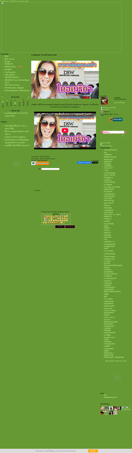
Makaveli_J (109, 353)
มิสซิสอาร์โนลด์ (110, 157)
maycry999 (108, 349)
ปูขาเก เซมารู (109, 317)
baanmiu (107, 237)
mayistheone (109, 194)
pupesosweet (109, 332)
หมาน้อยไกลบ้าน (110, 150)
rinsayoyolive (109, 344)
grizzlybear (108, 303)
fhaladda (107, 342)
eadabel (107, 285)
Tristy (106, 339)
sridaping (108, 276)
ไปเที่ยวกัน (9, 64)
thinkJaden (108, 324)
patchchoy (108, 212)
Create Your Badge (106, 146)
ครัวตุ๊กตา (8, 69)
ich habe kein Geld (112, 187)
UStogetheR (109, 246)
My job (7, 61)
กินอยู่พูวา (108, 177)
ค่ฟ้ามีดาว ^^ (109, 242)
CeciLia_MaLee (110, 274)
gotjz (106, 226)
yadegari (107, 154)
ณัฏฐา (106, 294)
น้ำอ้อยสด (108, 208)
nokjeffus (108, 166)
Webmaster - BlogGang (114, 357)
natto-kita (108, 283)
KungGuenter (109, 244)
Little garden (10, 75)
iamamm (107, 281)
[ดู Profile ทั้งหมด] (119, 102)
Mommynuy (109, 200)
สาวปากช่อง (109, 251)
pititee (106, 351)
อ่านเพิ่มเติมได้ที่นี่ (81, 451)
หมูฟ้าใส (107, 233)
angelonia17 (109, 326)
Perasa (107, 205)
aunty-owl (108, 308)
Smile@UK (108, 210)
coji (105, 239)
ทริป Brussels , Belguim (14, 88)
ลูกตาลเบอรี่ (108, 203)
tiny (105, 152)
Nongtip (107, 164)
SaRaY (107, 228)
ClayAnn (107, 180)
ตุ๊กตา (7, 56)
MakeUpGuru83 (111, 322)
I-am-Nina (108, 198)
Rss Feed (106, 109)
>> (28, 97)
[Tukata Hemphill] (101, 144)
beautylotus (109, 313)
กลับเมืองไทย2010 (12, 77)
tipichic (107, 267)
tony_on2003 (109, 175)
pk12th (122, 135)
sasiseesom (109, 301)
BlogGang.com (110, 397)
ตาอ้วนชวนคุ (109, 254)
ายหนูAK (108, 185)
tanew (106, 230)
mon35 (107, 263)
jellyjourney (109, 355)
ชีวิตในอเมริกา (10, 67)
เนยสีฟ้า (107, 346)
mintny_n (108, 219)
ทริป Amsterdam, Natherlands (17, 91)
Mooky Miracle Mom (112, 291)
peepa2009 (109, 289)
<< (2, 97)
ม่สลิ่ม (107, 221)
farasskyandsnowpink (113, 265)
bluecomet (108, 159)
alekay (107, 315)
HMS (106, 248)
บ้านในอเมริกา (10, 72)
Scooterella (109, 224)
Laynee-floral (109, 182)
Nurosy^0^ (108, 168)
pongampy (108, 272)
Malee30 (107, 162)
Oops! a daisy (110, 310)
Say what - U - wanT (112, 214)
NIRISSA (108, 217)
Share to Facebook (84, 162)
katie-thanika (109, 196)
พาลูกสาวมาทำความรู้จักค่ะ (15, 137)
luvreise (107, 320)
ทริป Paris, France (12, 85)
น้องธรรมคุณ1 (109, 256)
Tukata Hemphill (105, 143)
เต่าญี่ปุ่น (107, 335)
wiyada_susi (109, 337)
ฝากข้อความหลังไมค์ (109, 107)
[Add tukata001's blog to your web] (115, 361)
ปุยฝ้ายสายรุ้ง (109, 306)
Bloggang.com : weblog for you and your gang (14, 1)
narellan (107, 328)
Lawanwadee (109, 173)
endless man (109, 259)
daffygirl (107, 330)
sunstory (107, 270)
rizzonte (107, 261)
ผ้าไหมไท (108, 192)
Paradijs (107, 235)
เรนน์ (106, 170)
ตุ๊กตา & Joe (9, 59)
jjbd (105, 296)
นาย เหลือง (108, 299)
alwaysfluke (109, 189)
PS (105, 395)
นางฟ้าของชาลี (110, 278)
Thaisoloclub (109, 287)
